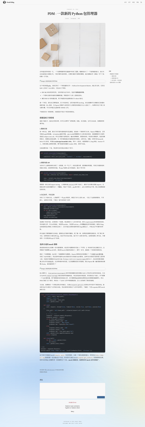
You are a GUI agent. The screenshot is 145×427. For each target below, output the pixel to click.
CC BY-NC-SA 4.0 (50, 370)
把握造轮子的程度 (114, 74)
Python (67, 18)
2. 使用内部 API (114, 78)
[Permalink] (55, 118)
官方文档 (55, 108)
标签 (133, 2)
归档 (137, 2)
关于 (129, 2)
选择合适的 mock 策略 (115, 82)
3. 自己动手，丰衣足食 (116, 80)
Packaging (73, 18)
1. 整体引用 (113, 76)
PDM (79, 18)
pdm (49, 86)
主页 (125, 2)
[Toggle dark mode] (141, 2)
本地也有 (50, 261)
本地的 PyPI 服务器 (97, 254)
